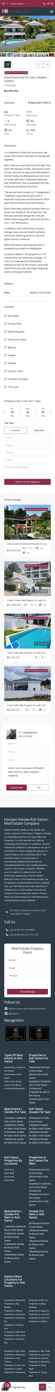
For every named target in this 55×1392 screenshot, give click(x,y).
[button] (51, 11)
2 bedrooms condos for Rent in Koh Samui (14, 1237)
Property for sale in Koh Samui (16, 73)
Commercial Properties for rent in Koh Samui (39, 1194)
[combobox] (27, 438)
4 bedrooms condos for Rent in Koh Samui (14, 1258)
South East (9, 1176)
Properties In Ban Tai (38, 1300)
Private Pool (14, 324)
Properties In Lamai (13, 1369)
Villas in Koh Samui (12, 1081)
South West (9, 1180)
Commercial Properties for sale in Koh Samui (39, 1092)
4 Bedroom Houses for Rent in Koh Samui (38, 1255)
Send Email (17, 787)
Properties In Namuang (14, 1372)
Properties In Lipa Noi (38, 1358)
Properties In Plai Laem (14, 1335)
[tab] (7, 64)
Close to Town (15, 371)
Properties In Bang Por (39, 1311)
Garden (12, 355)
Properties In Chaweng (14, 1314)
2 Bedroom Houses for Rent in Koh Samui (38, 1234)
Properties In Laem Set (14, 1365)
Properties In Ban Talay (14, 1351)
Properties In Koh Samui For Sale (38, 1058)
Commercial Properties (14, 1088)
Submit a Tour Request (27, 482)
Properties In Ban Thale (39, 1351)
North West (9, 1173)
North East (11, 85)
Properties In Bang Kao (14, 1354)
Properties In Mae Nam (14, 1332)
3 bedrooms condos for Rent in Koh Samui (14, 1247)
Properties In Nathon (38, 1321)
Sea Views (13, 316)
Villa (6, 111)
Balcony (12, 347)
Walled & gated (16, 331)
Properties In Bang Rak (14, 1300)
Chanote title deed (18, 379)
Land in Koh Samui (12, 1085)
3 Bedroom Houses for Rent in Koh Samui (38, 1244)
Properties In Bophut (13, 1311)
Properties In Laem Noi (39, 1314)
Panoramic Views (17, 339)
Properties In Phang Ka (39, 1362)
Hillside (12, 363)
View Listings (25, 736)
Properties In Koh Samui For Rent (38, 1160)
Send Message (27, 991)
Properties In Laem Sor (39, 1354)
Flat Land (13, 387)
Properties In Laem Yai (39, 1318)
